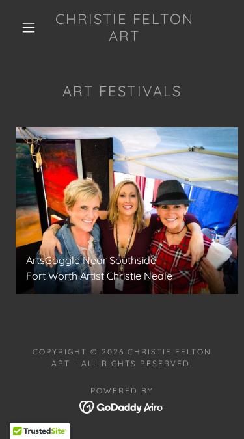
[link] (124, 27)
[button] (29, 27)
